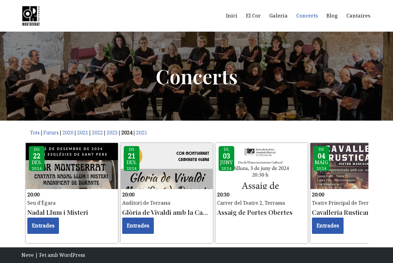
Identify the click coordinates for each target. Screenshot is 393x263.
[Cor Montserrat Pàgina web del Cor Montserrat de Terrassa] (30, 16)
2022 (97, 132)
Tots (35, 132)
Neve (27, 255)
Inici (231, 15)
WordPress (72, 255)
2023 (112, 132)
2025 (141, 132)
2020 (67, 132)
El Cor (253, 15)
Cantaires (358, 15)
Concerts (307, 15)
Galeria (278, 15)
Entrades (43, 225)
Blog (332, 15)
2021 (82, 132)
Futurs (51, 132)
